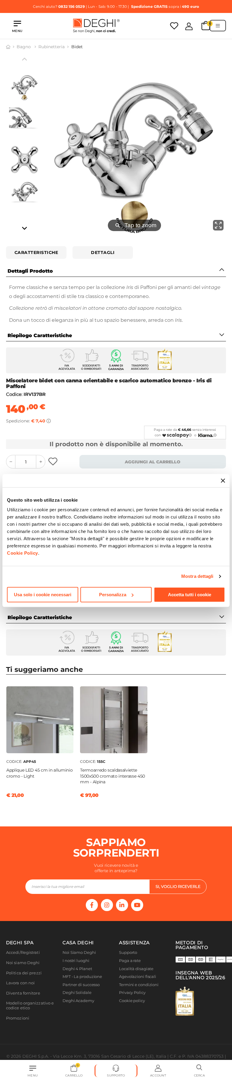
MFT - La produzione (82, 976)
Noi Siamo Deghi (79, 952)
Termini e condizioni (139, 984)
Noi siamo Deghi (23, 962)
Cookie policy (132, 1000)
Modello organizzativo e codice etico (30, 1005)
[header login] (189, 26)
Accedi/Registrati (23, 952)
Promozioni (17, 1018)
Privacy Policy (132, 992)
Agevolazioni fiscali (137, 976)
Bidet (77, 46)
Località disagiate (136, 969)
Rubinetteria (51, 46)
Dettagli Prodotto (30, 271)
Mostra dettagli (197, 576)
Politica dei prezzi (24, 973)
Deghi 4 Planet (77, 969)
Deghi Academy (78, 1000)
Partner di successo (81, 984)
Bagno (24, 46)
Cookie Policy (22, 553)
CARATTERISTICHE (36, 252)
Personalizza (112, 594)
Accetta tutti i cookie (189, 594)
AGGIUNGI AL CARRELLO (152, 462)
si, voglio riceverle (178, 886)
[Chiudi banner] (223, 480)
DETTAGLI (102, 252)
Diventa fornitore (23, 993)
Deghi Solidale (77, 992)
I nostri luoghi (76, 960)
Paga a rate (130, 960)
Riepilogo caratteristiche (40, 335)
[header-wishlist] (174, 26)
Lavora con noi (20, 983)
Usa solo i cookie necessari (42, 594)
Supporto (128, 952)
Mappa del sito (133, 1009)
